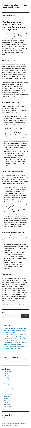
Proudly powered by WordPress (9, 425)
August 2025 (7, 396)
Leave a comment (20, 304)
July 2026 (6, 373)
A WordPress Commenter (9, 360)
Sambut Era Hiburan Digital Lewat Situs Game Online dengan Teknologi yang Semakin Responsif (15, 330)
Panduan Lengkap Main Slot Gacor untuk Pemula (14, 6)
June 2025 (7, 400)
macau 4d (5, 34)
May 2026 (7, 377)
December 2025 (8, 388)
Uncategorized (8, 418)
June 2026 (7, 375)
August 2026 (7, 371)
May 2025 (6, 402)
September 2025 (8, 394)
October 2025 (8, 392)
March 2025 (7, 406)
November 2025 (8, 390)
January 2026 (7, 386)
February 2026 (8, 384)
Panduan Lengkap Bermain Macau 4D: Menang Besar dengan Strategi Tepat (14, 26)
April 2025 (7, 404)
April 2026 (7, 379)
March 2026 (7, 382)
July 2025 (6, 398)
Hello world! (22, 360)
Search (4, 312)
